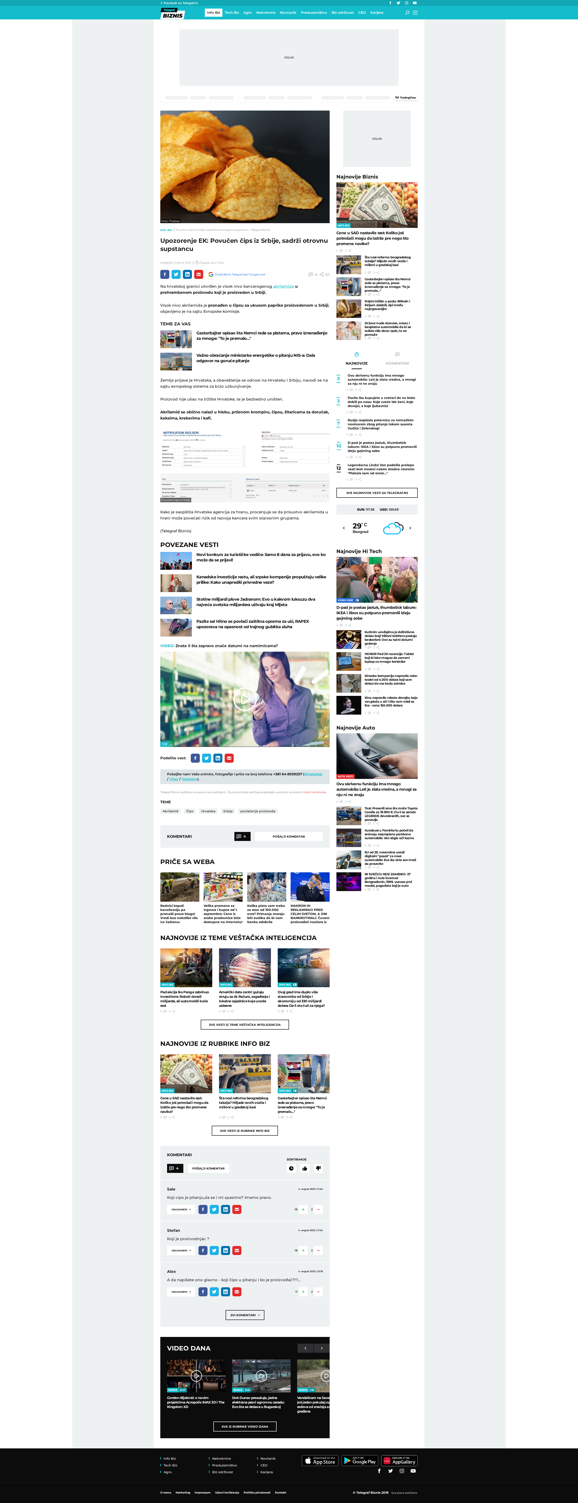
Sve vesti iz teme (245, 1024)
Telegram (189, 779)
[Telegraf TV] (415, 3)
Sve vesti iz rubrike (245, 1130)
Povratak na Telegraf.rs (181, 3)
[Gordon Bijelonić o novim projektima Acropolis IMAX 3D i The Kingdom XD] (196, 1375)
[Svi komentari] (291, 1168)
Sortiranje (297, 1159)
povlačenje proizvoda (257, 811)
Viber (173, 779)
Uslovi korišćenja (314, 792)
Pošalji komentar (289, 836)
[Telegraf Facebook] (390, 3)
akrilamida (283, 286)
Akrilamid (170, 811)
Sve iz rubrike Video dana (245, 1426)
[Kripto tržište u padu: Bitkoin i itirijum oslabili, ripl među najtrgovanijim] (348, 308)
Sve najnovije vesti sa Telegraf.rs (377, 493)
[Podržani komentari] (304, 1168)
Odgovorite (181, 1209)
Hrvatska (208, 811)
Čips (189, 811)
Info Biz (166, 230)
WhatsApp (313, 774)
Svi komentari (245, 1315)
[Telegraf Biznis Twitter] (398, 3)
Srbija (228, 811)
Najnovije (357, 177)
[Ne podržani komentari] (318, 1168)
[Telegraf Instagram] (407, 3)
